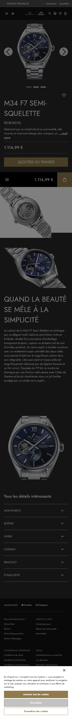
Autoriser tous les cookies (36, 694)
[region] (36, 691)
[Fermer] (64, 670)
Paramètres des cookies (36, 711)
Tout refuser (36, 702)
